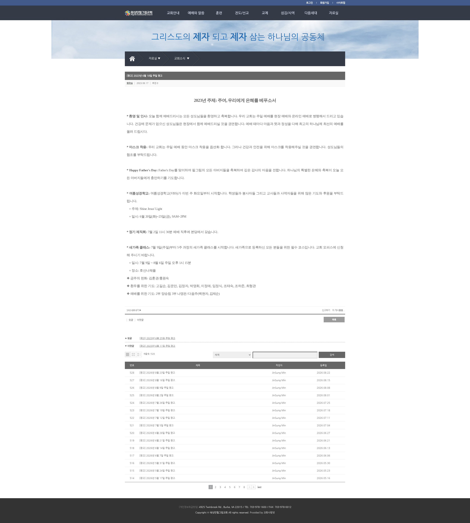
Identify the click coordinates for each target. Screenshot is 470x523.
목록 (334, 319)
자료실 (333, 13)
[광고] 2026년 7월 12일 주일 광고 (157, 417)
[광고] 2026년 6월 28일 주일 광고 (157, 432)
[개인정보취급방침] (188, 507)
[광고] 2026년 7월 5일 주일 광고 (156, 425)
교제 (265, 13)
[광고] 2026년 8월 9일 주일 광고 (156, 387)
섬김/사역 (288, 13)
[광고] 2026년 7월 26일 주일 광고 (157, 402)
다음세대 (311, 13)
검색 (332, 354)
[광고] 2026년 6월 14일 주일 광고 (157, 448)
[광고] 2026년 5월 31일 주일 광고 (157, 463)
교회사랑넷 (269, 512)
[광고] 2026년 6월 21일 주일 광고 (157, 440)
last (259, 486)
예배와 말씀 (196, 13)
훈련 (219, 13)
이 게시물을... (338, 310)
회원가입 (324, 2)
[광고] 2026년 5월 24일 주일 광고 (157, 470)
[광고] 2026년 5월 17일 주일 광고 (157, 478)
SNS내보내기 (133, 310)
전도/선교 (242, 13)
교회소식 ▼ (182, 58)
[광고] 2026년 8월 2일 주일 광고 (156, 395)
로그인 (309, 2)
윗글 (131, 319)
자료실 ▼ (154, 58)
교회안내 (173, 13)
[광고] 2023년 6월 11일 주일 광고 (157, 346)
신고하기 (326, 310)
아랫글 (140, 319)
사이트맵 (340, 2)
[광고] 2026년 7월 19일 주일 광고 (157, 410)
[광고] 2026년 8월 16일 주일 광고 (157, 380)
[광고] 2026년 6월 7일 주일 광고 (156, 455)
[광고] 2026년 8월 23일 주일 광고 (157, 372)
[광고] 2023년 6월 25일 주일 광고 (157, 338)
